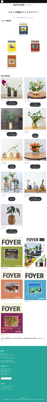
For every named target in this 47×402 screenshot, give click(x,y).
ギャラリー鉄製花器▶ (35, 135)
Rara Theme (33, 399)
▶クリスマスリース (5, 374)
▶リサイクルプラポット (5, 373)
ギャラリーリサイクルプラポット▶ (35, 104)
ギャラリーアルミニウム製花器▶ (12, 134)
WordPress (42, 399)
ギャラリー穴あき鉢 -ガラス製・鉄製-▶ (35, 199)
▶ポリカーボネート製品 (5, 368)
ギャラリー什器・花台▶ (11, 199)
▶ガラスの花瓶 (4, 371)
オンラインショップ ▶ (6, 378)
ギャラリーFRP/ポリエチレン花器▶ (11, 231)
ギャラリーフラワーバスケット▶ (35, 166)
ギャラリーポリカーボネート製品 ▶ (11, 103)
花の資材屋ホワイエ (30, 4)
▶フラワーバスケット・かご (6, 370)
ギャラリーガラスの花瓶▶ (12, 166)
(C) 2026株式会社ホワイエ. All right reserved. (11, 399)
